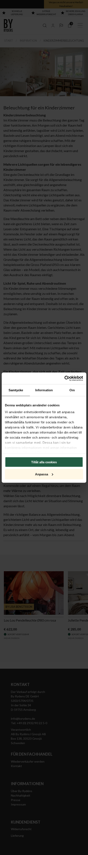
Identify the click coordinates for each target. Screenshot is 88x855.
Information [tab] (44, 390)
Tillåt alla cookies (44, 462)
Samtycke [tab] (16, 390)
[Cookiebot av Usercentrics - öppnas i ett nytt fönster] (64, 378)
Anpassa (41, 474)
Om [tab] (72, 390)
